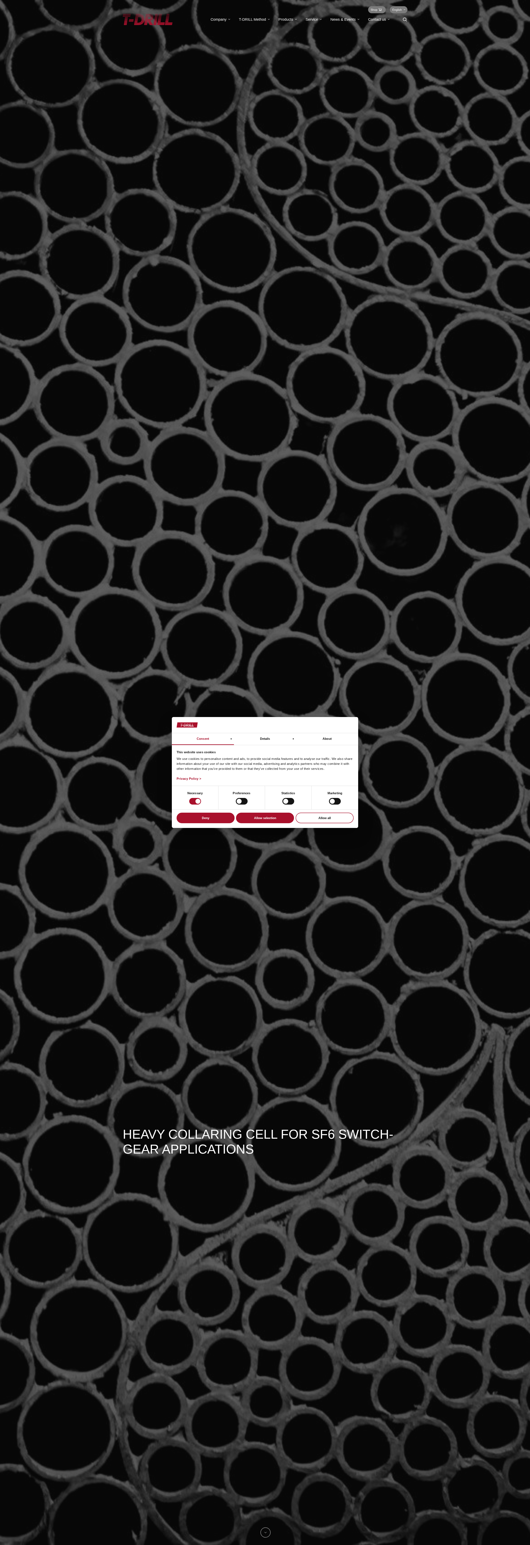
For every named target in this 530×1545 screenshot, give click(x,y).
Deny (205, 818)
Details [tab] (265, 738)
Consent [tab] (203, 738)
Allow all (324, 818)
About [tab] (327, 738)
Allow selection (265, 818)
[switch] (242, 801)
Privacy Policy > (189, 778)
